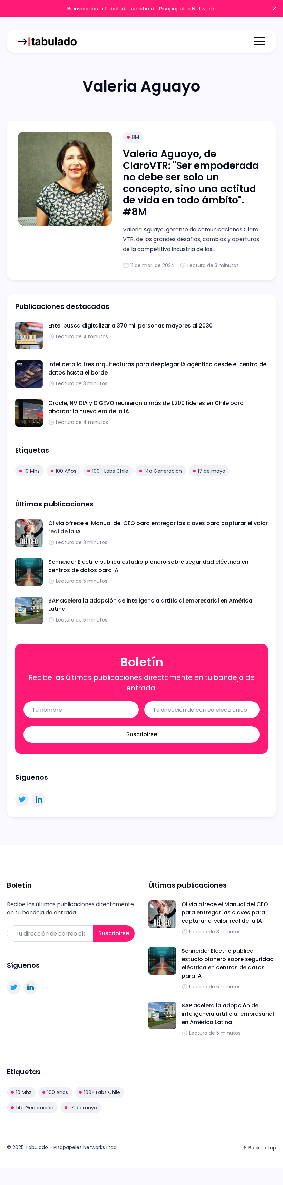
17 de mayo (211, 470)
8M (135, 137)
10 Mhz (32, 470)
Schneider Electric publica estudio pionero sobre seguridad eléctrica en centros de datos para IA (228, 963)
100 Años (66, 470)
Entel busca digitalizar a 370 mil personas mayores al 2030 (130, 326)
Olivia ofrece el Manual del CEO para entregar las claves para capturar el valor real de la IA (225, 912)
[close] (274, 8)
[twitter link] (22, 799)
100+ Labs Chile (110, 470)
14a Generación (163, 470)
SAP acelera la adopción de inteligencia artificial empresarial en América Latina (228, 1014)
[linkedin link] (39, 799)
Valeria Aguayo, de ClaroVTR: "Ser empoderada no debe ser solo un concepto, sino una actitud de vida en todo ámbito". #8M (191, 183)
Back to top (262, 1147)
